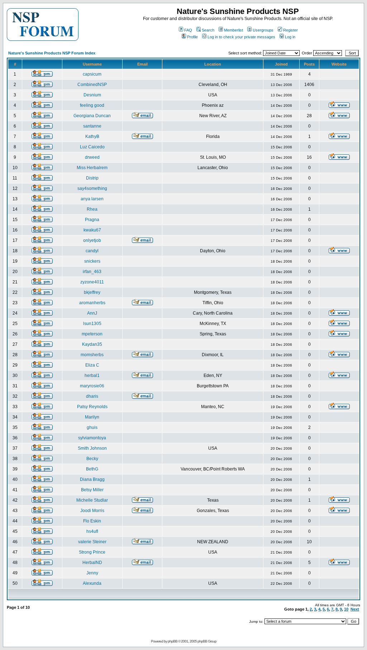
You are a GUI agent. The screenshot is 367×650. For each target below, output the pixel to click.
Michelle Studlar (92, 500)
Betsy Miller (92, 489)
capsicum (92, 74)
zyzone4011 (92, 282)
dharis (92, 396)
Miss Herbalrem (92, 167)
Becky (92, 458)
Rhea (92, 209)
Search (208, 30)
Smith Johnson (92, 448)
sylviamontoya (92, 437)
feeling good (92, 105)
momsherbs (92, 354)
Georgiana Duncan (92, 115)
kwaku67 (92, 230)
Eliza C (92, 365)
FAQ (188, 30)
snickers (92, 261)
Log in (290, 37)
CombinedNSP (92, 84)
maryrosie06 (92, 385)
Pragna (92, 219)
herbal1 (92, 375)
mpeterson (92, 333)
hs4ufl (92, 531)
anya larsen (92, 198)
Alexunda (92, 583)
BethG (92, 469)
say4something (92, 188)
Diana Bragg (92, 479)
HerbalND (92, 562)
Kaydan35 (92, 344)
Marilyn (92, 417)
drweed (92, 157)
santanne (92, 126)
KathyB (92, 136)
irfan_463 (92, 271)
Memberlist (233, 30)
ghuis (92, 427)
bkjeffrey (92, 292)
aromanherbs (92, 302)
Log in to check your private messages (241, 37)
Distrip (92, 178)
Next (355, 609)
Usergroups (263, 30)
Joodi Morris (92, 510)
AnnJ (92, 313)
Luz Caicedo (92, 146)
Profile (192, 37)
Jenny (92, 572)
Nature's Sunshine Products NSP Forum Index (51, 53)
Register (290, 30)
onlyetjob (92, 240)
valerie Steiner (92, 541)
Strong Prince (92, 552)
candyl (92, 250)
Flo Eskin (92, 521)
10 (346, 609)
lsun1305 (92, 323)
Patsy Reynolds (92, 406)
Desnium (92, 94)
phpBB (172, 641)
